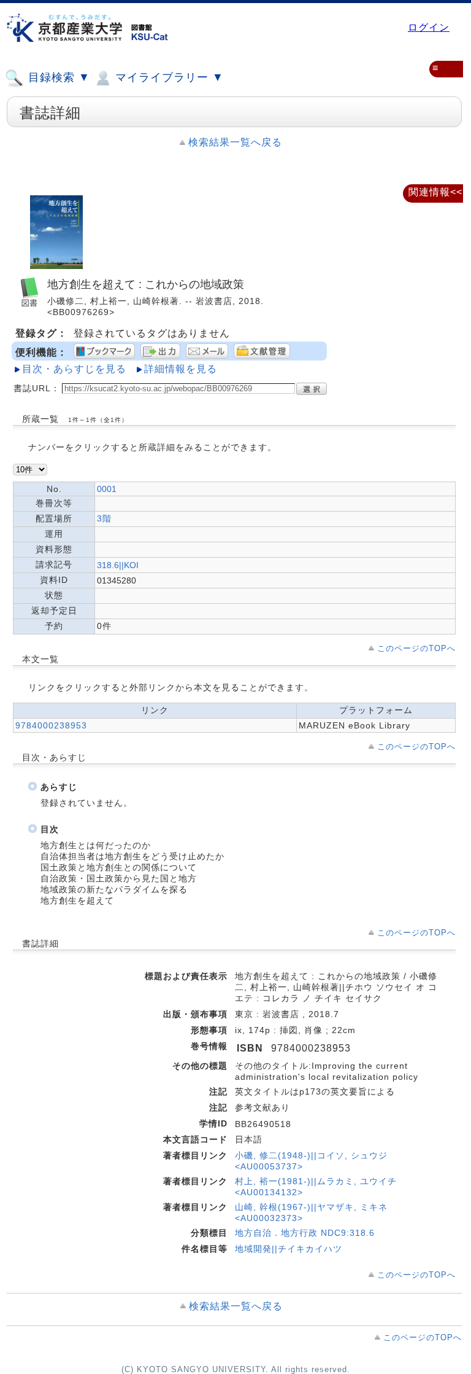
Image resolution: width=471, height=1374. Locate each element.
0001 (107, 489)
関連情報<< (435, 192)
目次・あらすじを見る (74, 369)
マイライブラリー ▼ (168, 77)
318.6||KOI (118, 565)
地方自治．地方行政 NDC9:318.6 (305, 1233)
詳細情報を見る (180, 369)
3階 (104, 518)
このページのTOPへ (416, 648)
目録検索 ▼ (57, 77)
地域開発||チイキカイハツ (288, 1249)
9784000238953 (51, 725)
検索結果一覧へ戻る (235, 142)
